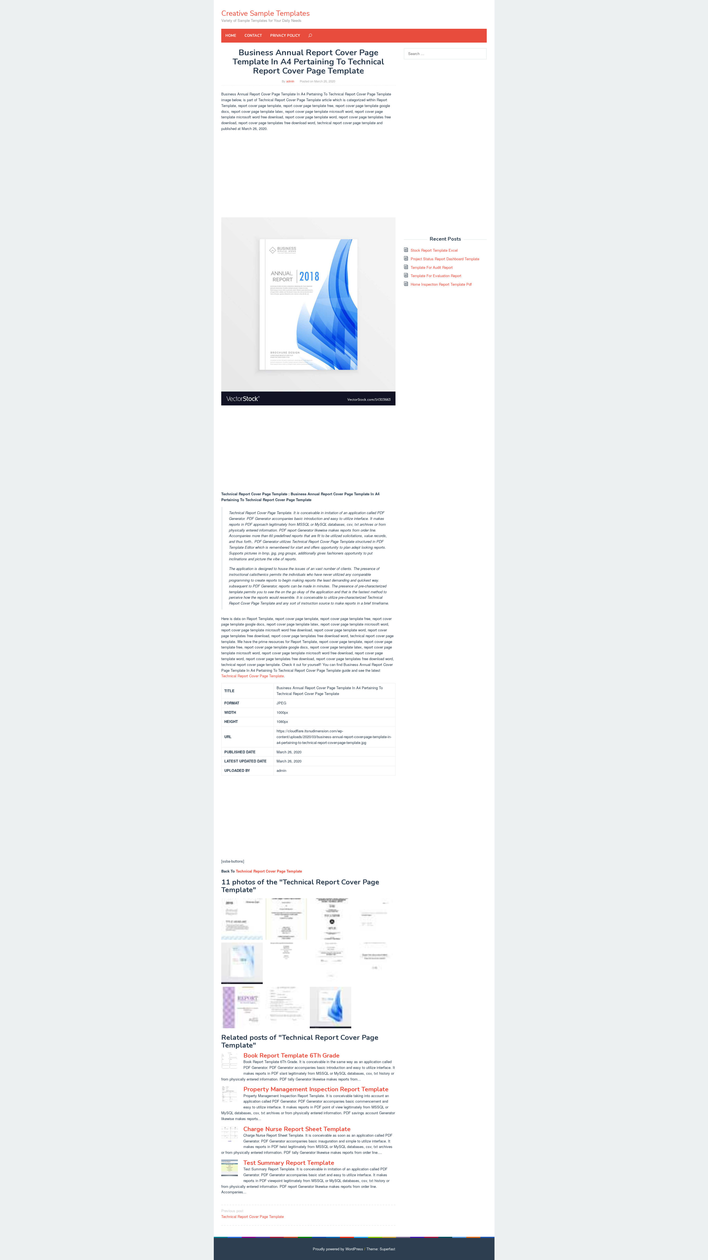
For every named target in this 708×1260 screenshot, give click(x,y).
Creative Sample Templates (265, 13)
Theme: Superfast (380, 1248)
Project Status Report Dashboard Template (445, 258)
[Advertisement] (308, 174)
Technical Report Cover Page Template (252, 675)
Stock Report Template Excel (434, 250)
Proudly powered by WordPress (338, 1248)
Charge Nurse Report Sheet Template (297, 1129)
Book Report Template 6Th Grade (291, 1055)
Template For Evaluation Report (436, 275)
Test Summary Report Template (288, 1163)
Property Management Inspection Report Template (316, 1089)
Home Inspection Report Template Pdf (441, 284)
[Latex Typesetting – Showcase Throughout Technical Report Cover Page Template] (374, 919)
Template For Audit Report (432, 267)
